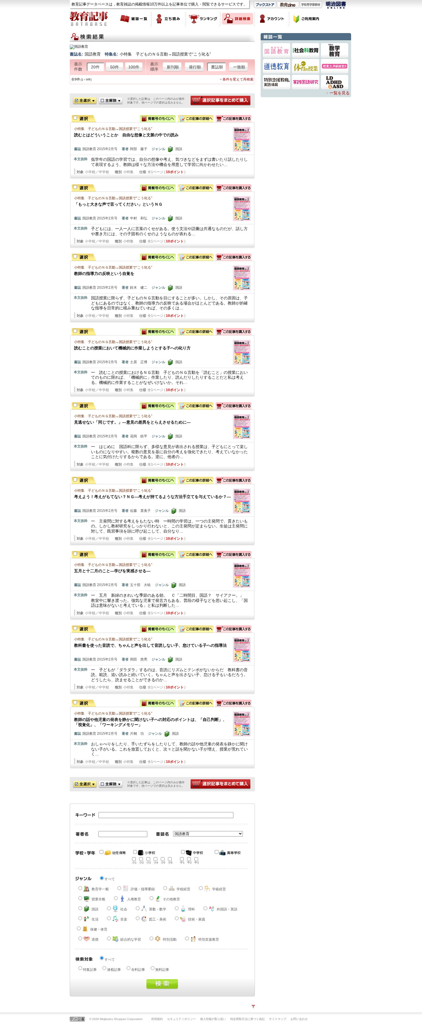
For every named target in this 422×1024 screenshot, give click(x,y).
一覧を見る (340, 93)
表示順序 (154, 67)
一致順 (239, 67)
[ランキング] (203, 19)
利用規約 (157, 1019)
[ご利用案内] (306, 19)
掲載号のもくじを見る (158, 118)
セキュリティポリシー (181, 1019)
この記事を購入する (233, 118)
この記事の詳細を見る (196, 118)
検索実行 (162, 984)
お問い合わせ (299, 1019)
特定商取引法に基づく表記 (247, 1019)
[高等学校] (228, 853)
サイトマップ (277, 1019)
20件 (95, 67)
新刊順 (173, 67)
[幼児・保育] (112, 853)
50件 (114, 67)
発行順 (195, 67)
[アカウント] (272, 19)
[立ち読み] (169, 19)
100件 (133, 67)
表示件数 (78, 67)
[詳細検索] (237, 19)
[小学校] (146, 853)
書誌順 (217, 67)
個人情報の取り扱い (213, 1019)
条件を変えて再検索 (237, 79)
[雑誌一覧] (134, 19)
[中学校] (194, 853)
